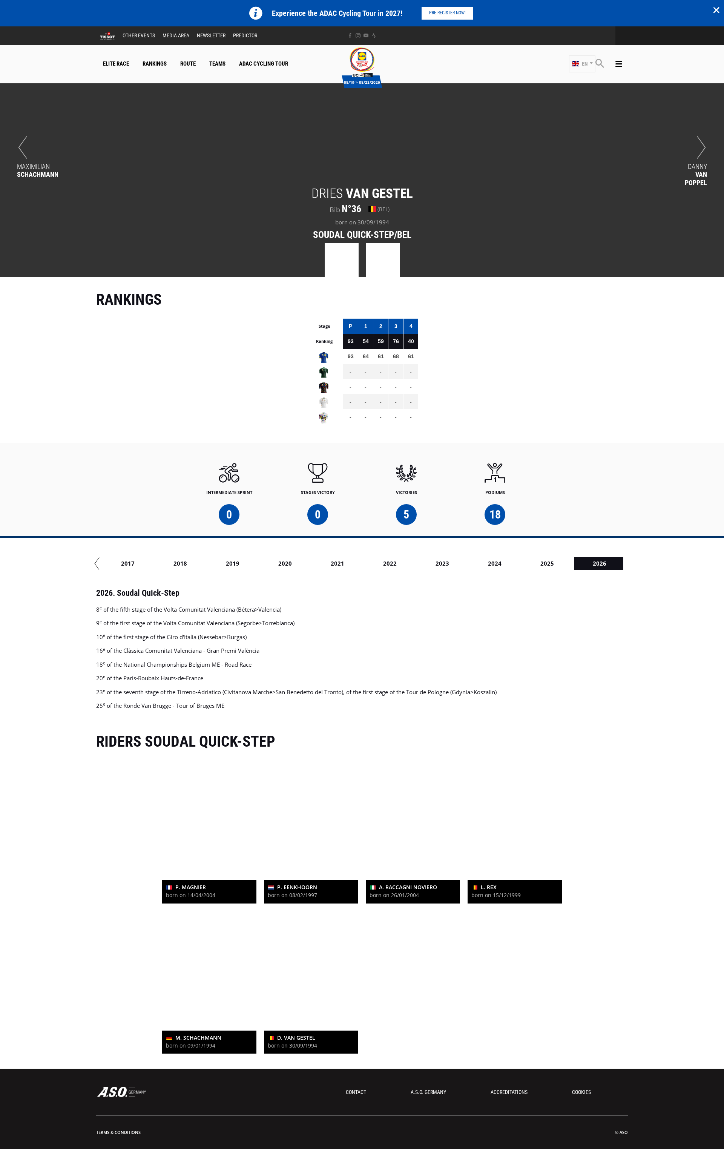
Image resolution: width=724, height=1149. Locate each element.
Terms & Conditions (118, 1132)
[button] (582, 63)
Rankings (155, 63)
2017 (128, 563)
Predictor (245, 35)
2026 (599, 563)
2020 (285, 563)
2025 (547, 563)
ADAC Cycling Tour (263, 63)
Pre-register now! (447, 12)
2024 (495, 563)
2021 (337, 563)
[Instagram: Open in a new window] (358, 36)
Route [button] (188, 63)
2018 (180, 563)
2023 (442, 563)
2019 (232, 563)
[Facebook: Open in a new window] (350, 36)
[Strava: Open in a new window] (374, 36)
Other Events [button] (139, 35)
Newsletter (211, 35)
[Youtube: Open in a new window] (366, 36)
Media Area (176, 35)
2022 (390, 563)
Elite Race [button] (116, 63)
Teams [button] (217, 63)
